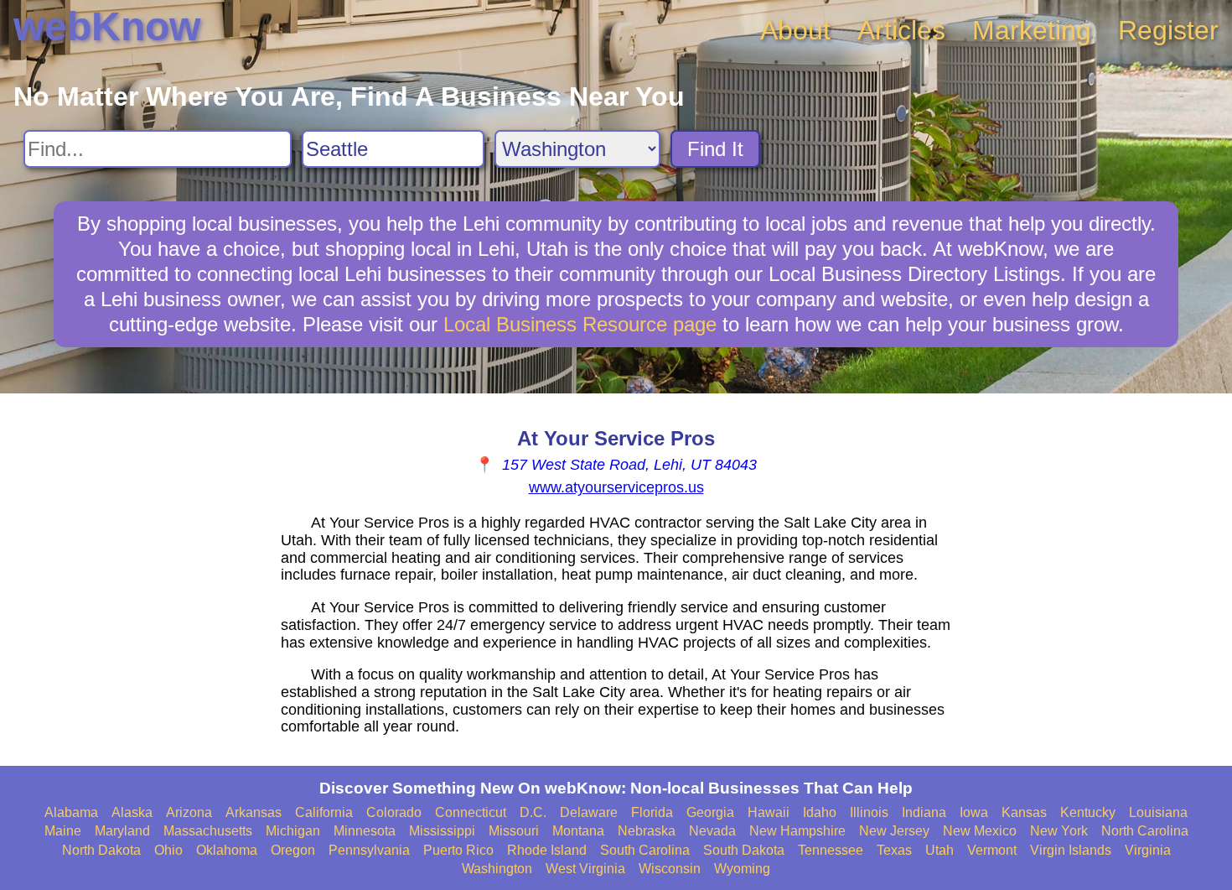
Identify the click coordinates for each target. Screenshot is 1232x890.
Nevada (712, 831)
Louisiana (1158, 812)
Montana (578, 831)
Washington (497, 868)
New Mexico (980, 831)
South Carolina (645, 850)
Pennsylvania (369, 850)
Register (1168, 30)
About (795, 30)
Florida (652, 812)
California (324, 812)
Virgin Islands (1070, 850)
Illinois (869, 812)
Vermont (992, 850)
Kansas (1024, 812)
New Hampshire (797, 831)
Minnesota (365, 831)
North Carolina (1144, 831)
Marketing (1031, 30)
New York (1059, 831)
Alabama (71, 812)
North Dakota (101, 850)
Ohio (168, 850)
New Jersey (894, 831)
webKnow (106, 26)
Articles (901, 30)
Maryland (122, 831)
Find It (715, 149)
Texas (894, 850)
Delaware (589, 812)
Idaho (819, 812)
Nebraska (647, 831)
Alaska (132, 812)
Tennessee (830, 850)
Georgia (710, 812)
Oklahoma (226, 850)
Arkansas (253, 812)
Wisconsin (670, 868)
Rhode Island (547, 850)
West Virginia (585, 868)
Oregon (293, 850)
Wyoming (742, 868)
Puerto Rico (458, 850)
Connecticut (470, 812)
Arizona (189, 812)
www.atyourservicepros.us (616, 487)
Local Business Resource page (580, 324)
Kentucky (1088, 812)
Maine (62, 831)
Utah (939, 850)
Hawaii (768, 812)
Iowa (974, 812)
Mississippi (442, 831)
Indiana (924, 812)
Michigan (293, 831)
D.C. (533, 812)
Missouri (514, 831)
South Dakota (743, 850)
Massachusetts (207, 831)
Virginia (1148, 850)
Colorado (394, 812)
